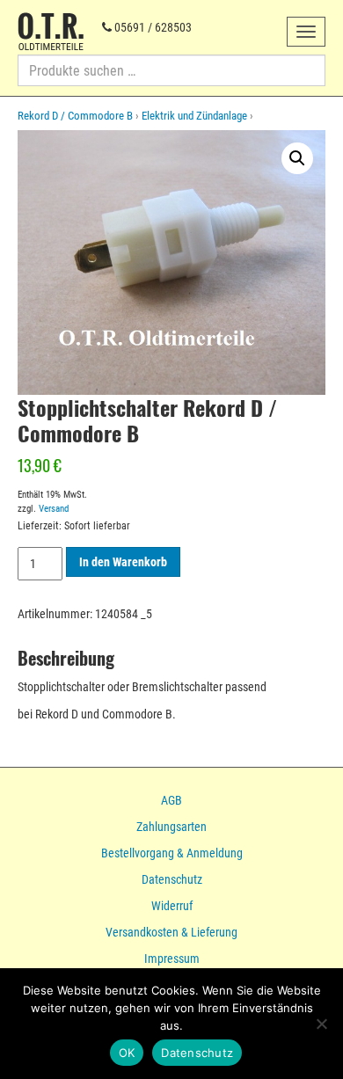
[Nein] (321, 1023)
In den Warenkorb (123, 562)
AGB (171, 800)
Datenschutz (172, 879)
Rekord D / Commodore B (75, 115)
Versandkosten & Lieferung (171, 932)
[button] (297, 158)
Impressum (172, 958)
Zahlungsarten (171, 827)
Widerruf (172, 906)
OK (127, 1053)
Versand (54, 508)
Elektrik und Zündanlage (194, 115)
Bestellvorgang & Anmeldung (172, 853)
